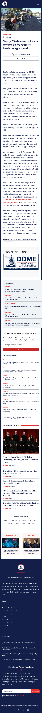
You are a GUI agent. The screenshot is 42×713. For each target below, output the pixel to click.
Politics (7, 286)
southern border (8, 242)
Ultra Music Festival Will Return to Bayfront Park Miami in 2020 (11, 551)
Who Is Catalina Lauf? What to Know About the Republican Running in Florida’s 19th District (19, 371)
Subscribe (35, 691)
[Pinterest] (16, 64)
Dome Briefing (10, 303)
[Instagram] (19, 710)
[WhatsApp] (21, 64)
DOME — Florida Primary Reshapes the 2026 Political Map (18, 659)
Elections (8, 295)
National (7, 34)
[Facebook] (7, 64)
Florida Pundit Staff (24, 54)
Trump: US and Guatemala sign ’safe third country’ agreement (31, 551)
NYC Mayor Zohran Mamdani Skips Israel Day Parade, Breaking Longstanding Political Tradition (20, 493)
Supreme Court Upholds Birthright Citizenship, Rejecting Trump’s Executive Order (20, 459)
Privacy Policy (20, 695)
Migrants (34, 239)
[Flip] (30, 64)
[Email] (25, 64)
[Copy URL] (34, 64)
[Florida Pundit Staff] (13, 54)
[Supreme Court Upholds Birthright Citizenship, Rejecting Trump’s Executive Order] (21, 441)
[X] (12, 64)
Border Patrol (17, 239)
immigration (26, 239)
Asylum (10, 239)
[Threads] (28, 710)
